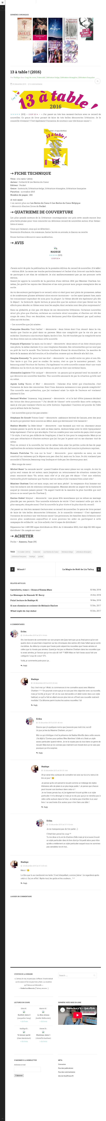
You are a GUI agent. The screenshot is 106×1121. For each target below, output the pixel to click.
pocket (40, 556)
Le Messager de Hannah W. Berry (27, 595)
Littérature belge (52, 77)
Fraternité (41, 77)
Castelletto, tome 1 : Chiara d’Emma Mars (31, 589)
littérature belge (67, 552)
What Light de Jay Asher (23, 611)
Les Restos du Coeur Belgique (66, 203)
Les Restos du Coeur (40, 203)
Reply (25, 666)
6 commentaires (36, 84)
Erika (23, 631)
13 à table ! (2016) (23, 552)
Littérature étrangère (68, 77)
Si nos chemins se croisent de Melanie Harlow (34, 605)
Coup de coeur (30, 77)
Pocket (42, 206)
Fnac (30, 541)
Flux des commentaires (66, 1072)
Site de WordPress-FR (66, 1076)
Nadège (17, 77)
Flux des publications (65, 1068)
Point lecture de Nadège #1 (24, 600)
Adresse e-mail (19, 1065)
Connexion (62, 1064)
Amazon (23, 541)
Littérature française (86, 77)
